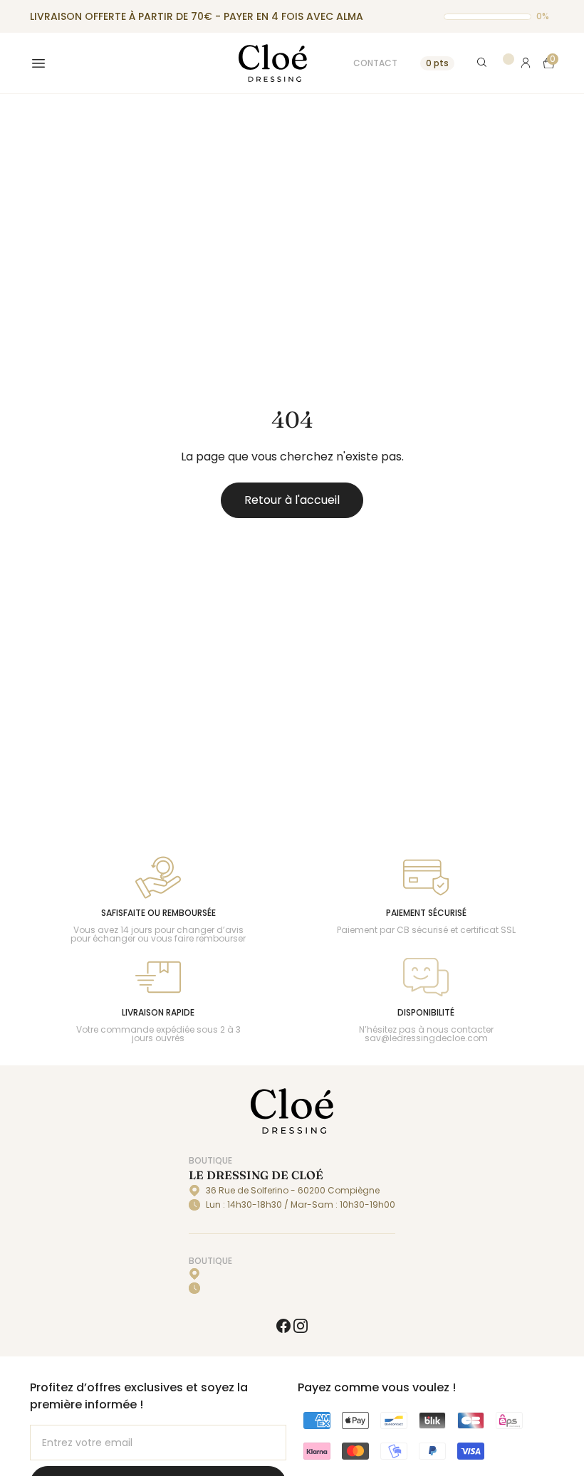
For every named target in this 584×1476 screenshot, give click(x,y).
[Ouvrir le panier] (548, 63)
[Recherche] (482, 63)
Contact (375, 63)
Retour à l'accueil (292, 500)
